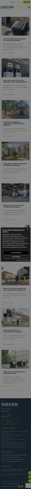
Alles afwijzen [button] (16, 256)
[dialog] (15, 244)
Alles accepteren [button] (16, 252)
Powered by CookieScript (23, 260)
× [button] (27, 229)
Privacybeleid (5, 249)
